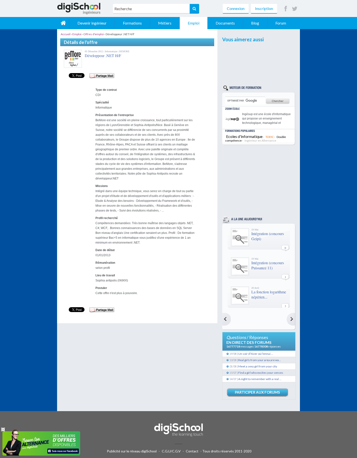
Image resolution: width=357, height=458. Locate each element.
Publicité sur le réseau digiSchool (132, 451)
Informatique (111, 51)
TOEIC (269, 137)
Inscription (264, 8)
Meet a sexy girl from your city (257, 366)
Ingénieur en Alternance (260, 140)
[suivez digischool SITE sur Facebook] (285, 9)
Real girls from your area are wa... (259, 360)
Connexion (236, 8)
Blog (255, 23)
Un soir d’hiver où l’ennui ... (255, 354)
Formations (132, 23)
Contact (192, 451)
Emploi (193, 23)
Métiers (164, 23)
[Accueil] (63, 23)
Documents (225, 23)
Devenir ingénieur (92, 23)
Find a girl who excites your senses (260, 372)
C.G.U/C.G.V (171, 451)
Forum (280, 23)
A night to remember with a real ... (259, 379)
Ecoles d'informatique (244, 136)
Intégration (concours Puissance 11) (267, 265)
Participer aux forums (257, 392)
